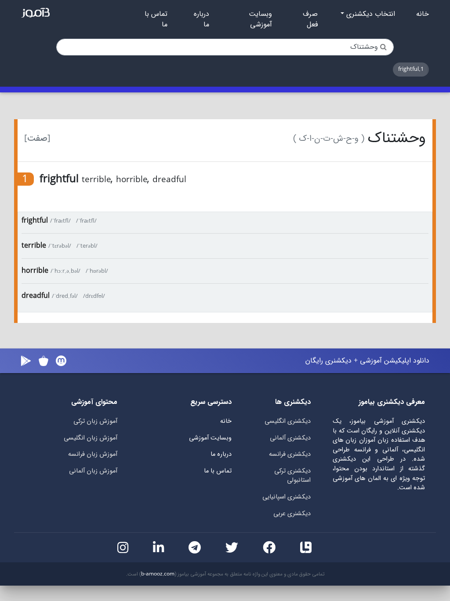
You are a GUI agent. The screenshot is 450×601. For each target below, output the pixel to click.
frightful (35, 220)
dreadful (36, 295)
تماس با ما (156, 19)
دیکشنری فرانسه (290, 454)
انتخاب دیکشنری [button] (369, 14)
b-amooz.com (157, 574)
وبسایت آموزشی (260, 19)
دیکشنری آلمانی (290, 438)
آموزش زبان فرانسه (92, 454)
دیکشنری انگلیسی (288, 421)
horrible (35, 270)
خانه (422, 14)
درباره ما (201, 19)
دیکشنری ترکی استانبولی (292, 476)
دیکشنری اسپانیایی (286, 497)
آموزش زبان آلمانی (93, 471)
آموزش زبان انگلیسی (90, 438)
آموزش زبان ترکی (95, 421)
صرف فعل (310, 19)
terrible (34, 245)
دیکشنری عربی (292, 514)
